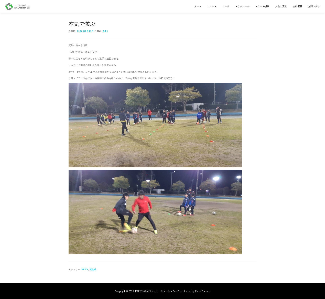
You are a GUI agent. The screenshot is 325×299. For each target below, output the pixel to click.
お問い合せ (314, 6)
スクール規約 (262, 6)
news (85, 269)
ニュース (212, 6)
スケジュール (242, 6)
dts (105, 31)
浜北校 (93, 269)
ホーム (197, 6)
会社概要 (297, 6)
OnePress (178, 291)
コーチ (226, 6)
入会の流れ (281, 6)
